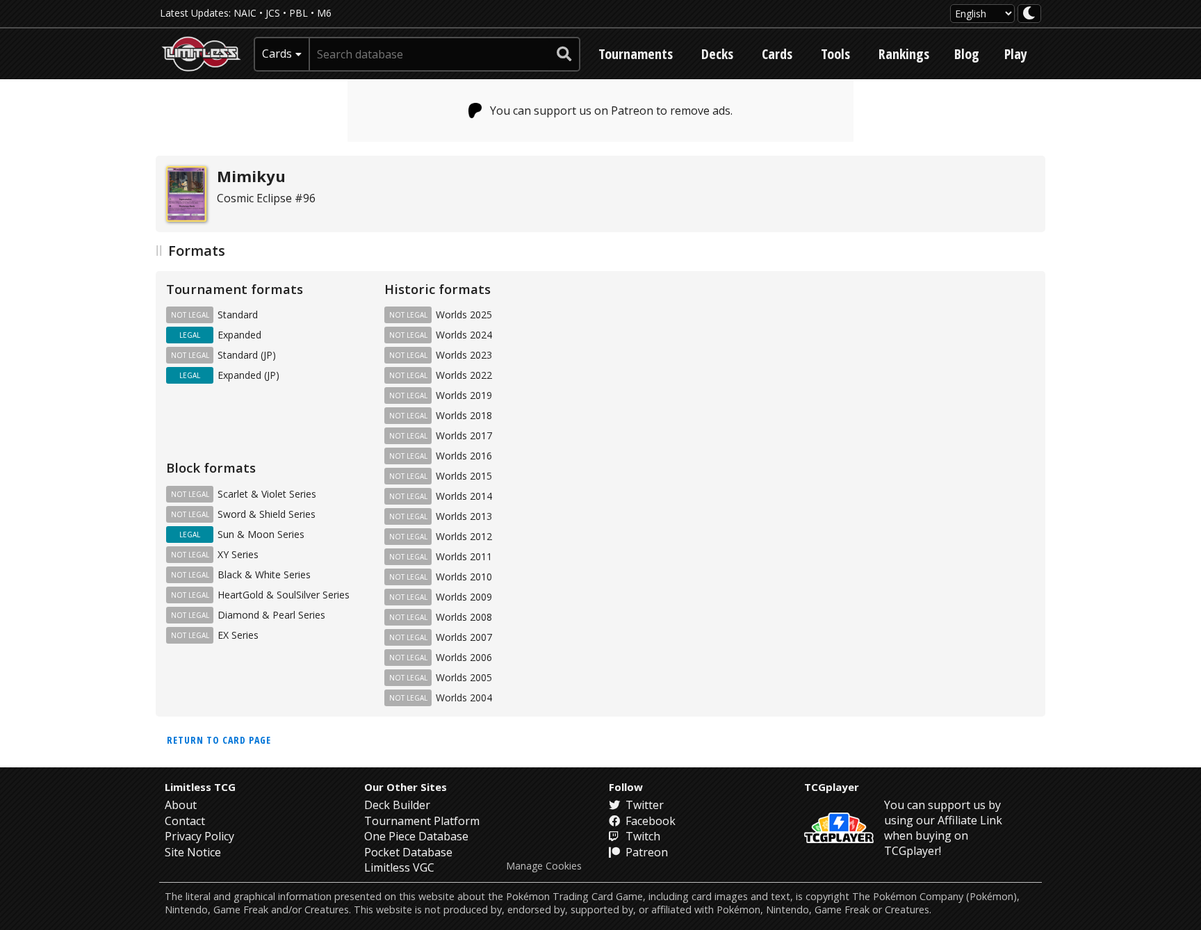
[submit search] (564, 54)
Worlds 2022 (464, 375)
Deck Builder (397, 805)
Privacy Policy (199, 836)
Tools (835, 53)
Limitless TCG (200, 787)
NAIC (245, 12)
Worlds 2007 (464, 637)
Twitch (641, 836)
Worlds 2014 (464, 496)
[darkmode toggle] (1029, 13)
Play (1015, 53)
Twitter (643, 805)
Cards (777, 53)
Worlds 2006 (464, 657)
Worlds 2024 (464, 334)
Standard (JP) (247, 354)
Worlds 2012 (464, 536)
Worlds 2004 (464, 697)
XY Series (238, 554)
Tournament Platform (422, 821)
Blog (966, 53)
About (181, 805)
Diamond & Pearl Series (271, 614)
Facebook (649, 821)
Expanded (239, 334)
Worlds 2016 (464, 455)
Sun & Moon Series (261, 534)
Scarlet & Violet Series (267, 493)
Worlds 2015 (464, 475)
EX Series (238, 635)
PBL (298, 12)
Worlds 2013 (464, 516)
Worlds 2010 (464, 576)
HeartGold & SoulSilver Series (284, 594)
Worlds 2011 (464, 556)
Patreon (645, 852)
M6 (324, 12)
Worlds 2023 (464, 354)
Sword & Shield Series (267, 514)
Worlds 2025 (464, 314)
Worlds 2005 (464, 677)
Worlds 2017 (464, 435)
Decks (717, 53)
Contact (185, 821)
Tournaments (635, 53)
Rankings (904, 53)
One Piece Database (416, 836)
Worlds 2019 (464, 395)
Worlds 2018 (464, 415)
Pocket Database (408, 852)
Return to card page (219, 740)
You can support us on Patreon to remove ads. (611, 110)
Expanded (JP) (248, 375)
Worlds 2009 (464, 596)
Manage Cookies (544, 866)
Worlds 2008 (464, 616)
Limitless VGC (399, 867)
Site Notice (193, 852)
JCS (272, 12)
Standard (238, 314)
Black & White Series (264, 574)
